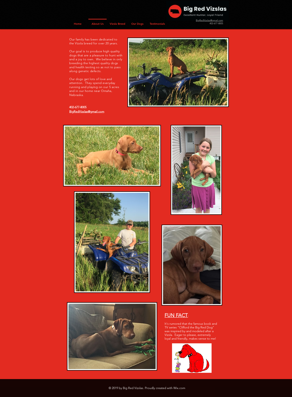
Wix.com (179, 388)
